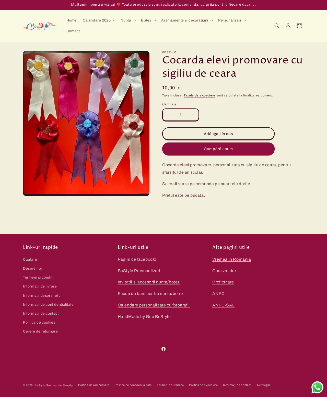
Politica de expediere (203, 385)
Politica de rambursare (93, 385)
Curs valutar (224, 270)
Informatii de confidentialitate (48, 304)
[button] (99, 20)
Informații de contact (237, 385)
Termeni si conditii (38, 277)
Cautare (30, 259)
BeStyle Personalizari (139, 270)
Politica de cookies (39, 322)
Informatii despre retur (42, 295)
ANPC (218, 293)
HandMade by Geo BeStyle (144, 316)
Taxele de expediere (199, 95)
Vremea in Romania (231, 259)
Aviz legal (263, 385)
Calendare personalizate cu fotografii (154, 305)
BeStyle (39, 385)
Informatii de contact (41, 313)
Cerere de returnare (40, 331)
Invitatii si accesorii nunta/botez (149, 282)
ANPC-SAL (223, 305)
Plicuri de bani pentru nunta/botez (151, 293)
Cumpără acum (218, 149)
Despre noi (32, 268)
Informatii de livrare (40, 286)
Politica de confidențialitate (133, 385)
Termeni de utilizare (170, 385)
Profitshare (223, 282)
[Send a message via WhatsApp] (317, 387)
